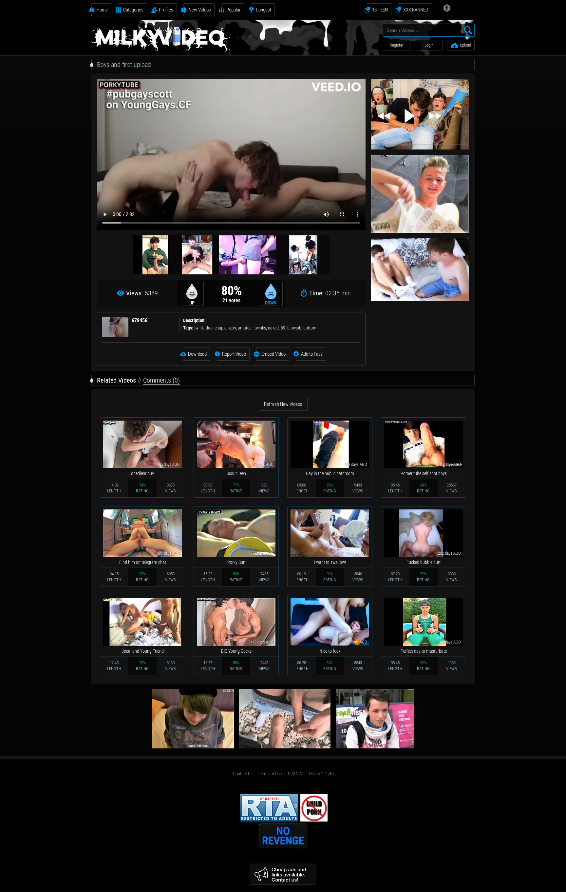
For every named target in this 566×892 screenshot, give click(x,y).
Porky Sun (236, 562)
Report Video (234, 354)
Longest (263, 10)
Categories (133, 10)
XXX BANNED (415, 10)
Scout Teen (236, 473)
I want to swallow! (330, 562)
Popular (233, 10)
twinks (260, 327)
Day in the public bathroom (330, 473)
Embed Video (273, 354)
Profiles (166, 10)
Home (102, 10)
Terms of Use (270, 773)
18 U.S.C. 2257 (321, 773)
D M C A (295, 773)
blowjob (294, 327)
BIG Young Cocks (236, 651)
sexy (232, 327)
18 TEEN (380, 10)
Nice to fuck (329, 651)
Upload (465, 45)
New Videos (200, 10)
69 (283, 327)
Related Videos (116, 380)
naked (273, 327)
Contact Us (243, 773)
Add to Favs (312, 354)
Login (428, 45)
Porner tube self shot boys (424, 473)
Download (197, 354)
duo (209, 327)
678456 (139, 320)
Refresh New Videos (283, 404)
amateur (245, 327)
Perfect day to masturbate (424, 651)
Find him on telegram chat (142, 562)
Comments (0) (161, 380)
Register (397, 45)
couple (220, 327)
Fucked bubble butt (423, 562)
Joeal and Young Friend (143, 651)
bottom (309, 327)
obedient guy (142, 473)
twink (199, 327)
